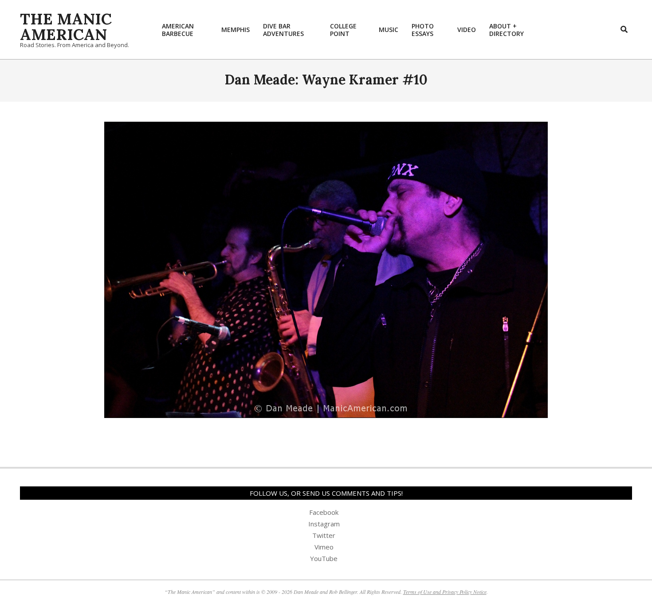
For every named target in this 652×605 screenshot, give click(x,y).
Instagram (324, 523)
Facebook (323, 512)
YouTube (324, 558)
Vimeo (324, 546)
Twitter (323, 535)
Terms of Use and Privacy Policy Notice (445, 591)
